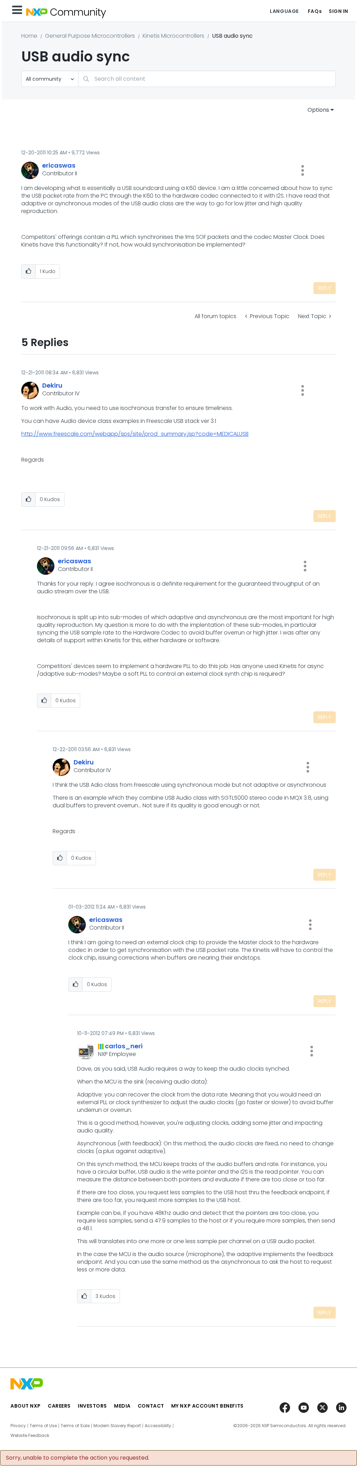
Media (122, 1405)
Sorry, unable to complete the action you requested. (77, 1458)
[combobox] (207, 79)
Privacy (18, 1426)
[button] (302, 170)
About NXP (25, 1405)
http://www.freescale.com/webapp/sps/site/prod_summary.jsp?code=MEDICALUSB (135, 434)
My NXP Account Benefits (207, 1405)
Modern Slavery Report (117, 1426)
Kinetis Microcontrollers (173, 36)
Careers (59, 1405)
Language (284, 11)
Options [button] (318, 110)
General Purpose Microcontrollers (90, 36)
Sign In (338, 11)
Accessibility (158, 1426)
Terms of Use (43, 1426)
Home (29, 36)
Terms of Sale (75, 1426)
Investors (92, 1405)
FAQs (315, 11)
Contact (151, 1405)
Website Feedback (29, 1435)
